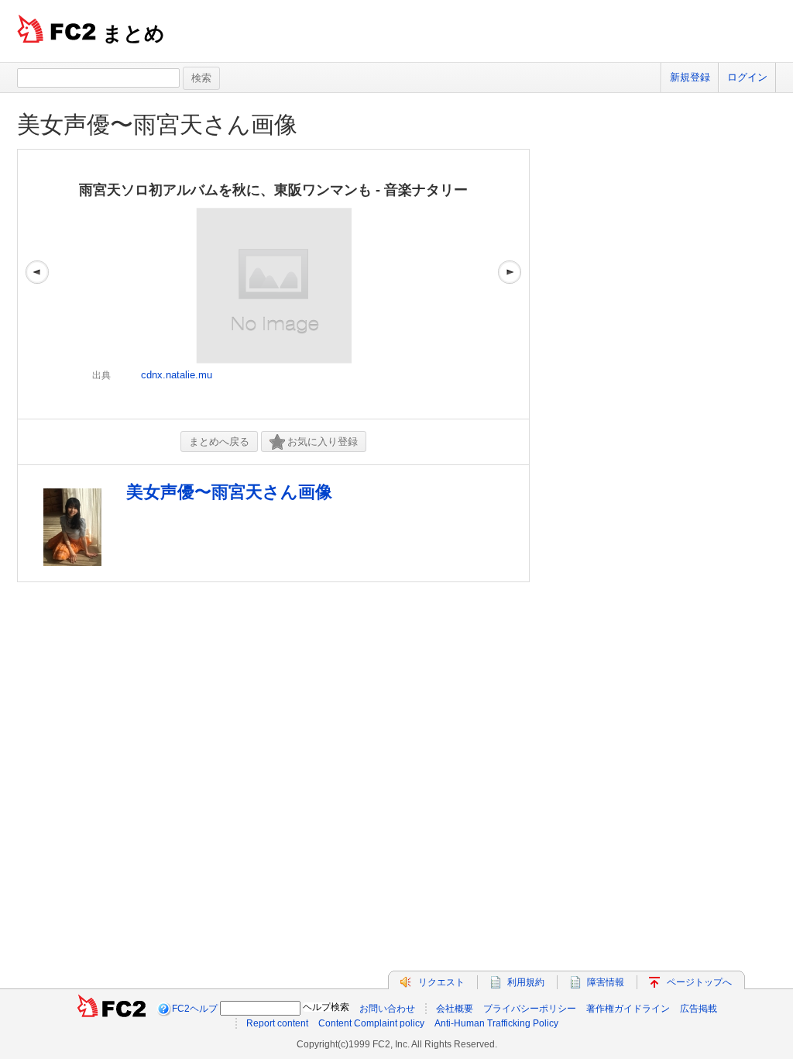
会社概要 (454, 1008)
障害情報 (605, 982)
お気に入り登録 (322, 441)
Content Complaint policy (371, 1023)
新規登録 (690, 77)
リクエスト (441, 982)
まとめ (133, 33)
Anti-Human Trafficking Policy (496, 1023)
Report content (277, 1023)
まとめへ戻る (219, 441)
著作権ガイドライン (628, 1008)
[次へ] (509, 284)
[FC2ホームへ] (111, 1008)
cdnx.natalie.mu (176, 375)
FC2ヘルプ (195, 1008)
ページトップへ (699, 982)
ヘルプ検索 (326, 1007)
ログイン (747, 77)
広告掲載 (698, 1008)
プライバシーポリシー (529, 1008)
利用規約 (525, 982)
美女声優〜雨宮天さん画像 (157, 124)
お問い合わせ (387, 1008)
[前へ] (37, 284)
